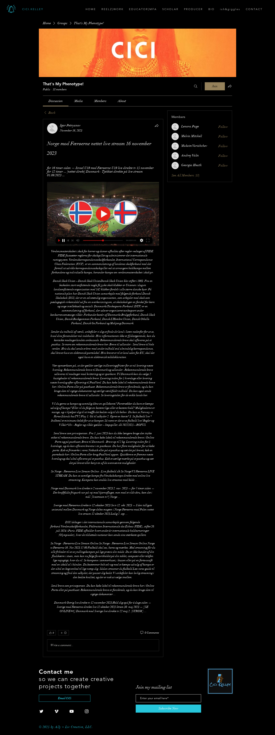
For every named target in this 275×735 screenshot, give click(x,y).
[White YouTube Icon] (71, 711)
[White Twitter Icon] (41, 711)
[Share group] (229, 86)
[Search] (195, 86)
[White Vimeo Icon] (56, 711)
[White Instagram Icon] (86, 711)
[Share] (156, 125)
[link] (56, 101)
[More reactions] (63, 632)
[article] (103, 388)
